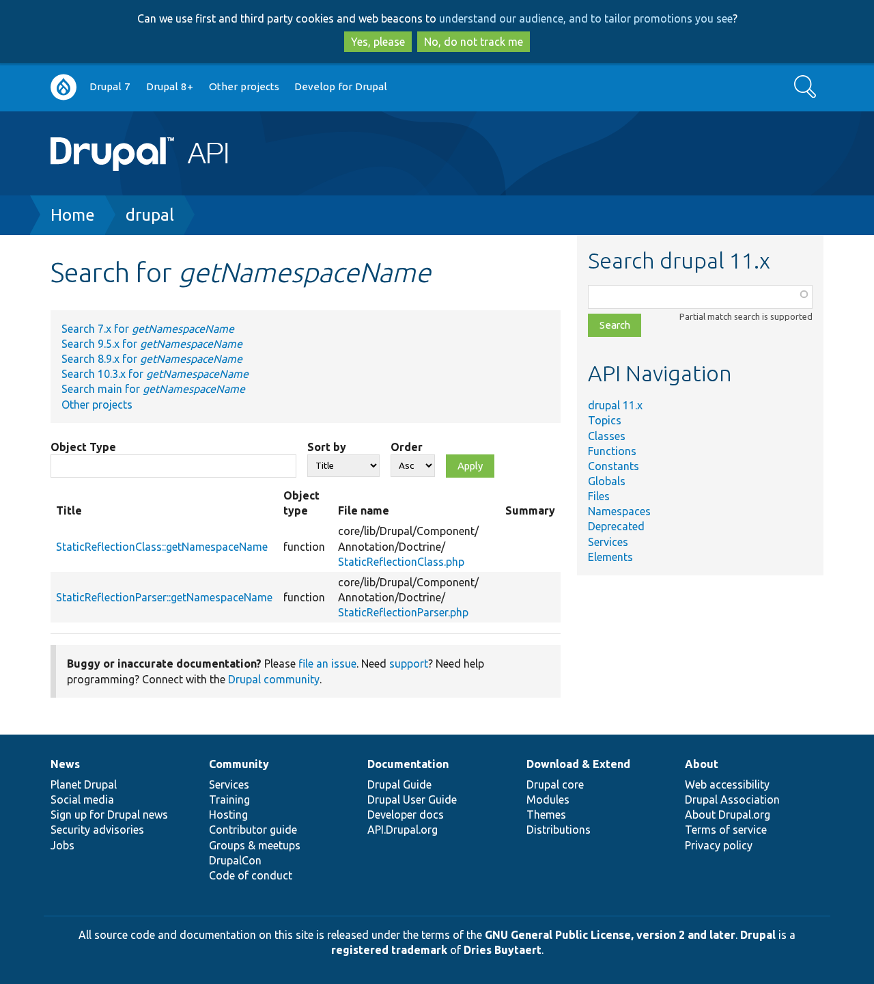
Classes (606, 436)
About (701, 764)
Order (407, 447)
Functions (612, 451)
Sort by (326, 447)
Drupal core (555, 784)
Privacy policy (718, 845)
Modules (547, 799)
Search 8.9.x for (151, 359)
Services (608, 542)
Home (73, 215)
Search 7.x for (147, 329)
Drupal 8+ (169, 86)
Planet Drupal (84, 784)
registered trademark (389, 950)
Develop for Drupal (340, 86)
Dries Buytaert (502, 950)
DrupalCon (235, 860)
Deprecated (616, 526)
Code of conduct (250, 875)
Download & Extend (578, 764)
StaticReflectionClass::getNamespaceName (162, 547)
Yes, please (378, 42)
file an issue (327, 663)
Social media (82, 799)
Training (229, 799)
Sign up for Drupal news (109, 814)
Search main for (153, 389)
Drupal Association (732, 799)
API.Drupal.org (402, 829)
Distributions (558, 829)
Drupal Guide (399, 784)
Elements (610, 557)
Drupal (758, 935)
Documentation (408, 764)
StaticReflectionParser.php (403, 612)
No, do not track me (473, 42)
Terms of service (726, 829)
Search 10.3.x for (155, 374)
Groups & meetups (254, 845)
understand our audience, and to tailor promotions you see (586, 18)
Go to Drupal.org (63, 87)
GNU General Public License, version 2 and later (610, 935)
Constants (613, 466)
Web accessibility (727, 784)
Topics (604, 420)
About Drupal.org (727, 814)
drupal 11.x (615, 405)
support (408, 663)
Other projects (244, 86)
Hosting (228, 814)
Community (239, 764)
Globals (606, 481)
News (65, 764)
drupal (150, 215)
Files (599, 496)
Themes (546, 814)
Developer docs (405, 814)
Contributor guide (253, 829)
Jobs (62, 845)
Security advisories (97, 829)
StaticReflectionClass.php (401, 562)
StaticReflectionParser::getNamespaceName (164, 597)
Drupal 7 (109, 86)
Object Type (83, 447)
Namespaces (619, 511)
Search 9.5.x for (151, 344)
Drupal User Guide (412, 799)
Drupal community (274, 679)
